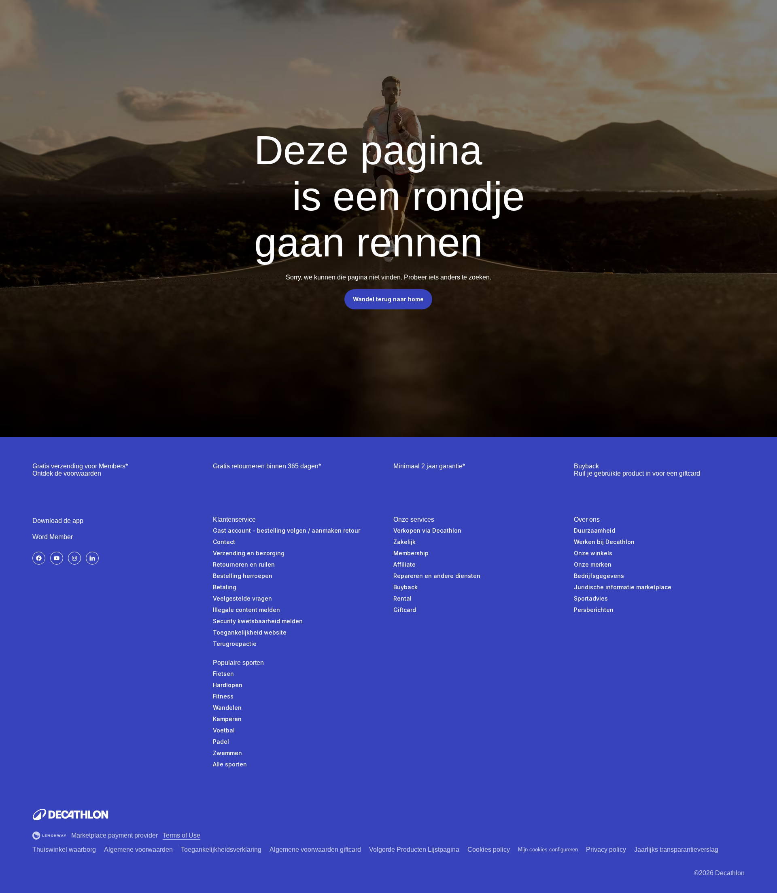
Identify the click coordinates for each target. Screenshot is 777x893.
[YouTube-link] (56, 558)
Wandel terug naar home (388, 299)
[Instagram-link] (74, 558)
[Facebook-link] (38, 558)
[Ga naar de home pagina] (70, 814)
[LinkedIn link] (92, 558)
